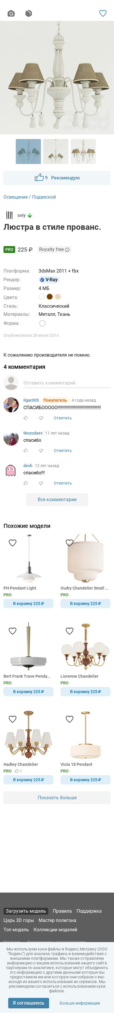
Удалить (75, 516)
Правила (62, 911)
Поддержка (89, 911)
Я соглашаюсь (28, 1003)
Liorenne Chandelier (80, 676)
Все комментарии (57, 499)
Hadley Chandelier (21, 764)
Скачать (75, 516)
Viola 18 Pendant (76, 764)
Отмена (38, 516)
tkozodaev (33, 433)
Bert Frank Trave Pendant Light (27, 676)
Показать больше (57, 797)
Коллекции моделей (55, 929)
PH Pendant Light (20, 588)
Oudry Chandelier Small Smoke (84, 588)
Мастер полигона (57, 920)
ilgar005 (31, 400)
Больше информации (80, 1003)
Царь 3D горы (19, 920)
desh (27, 465)
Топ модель (16, 929)
